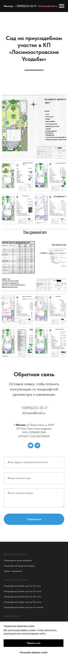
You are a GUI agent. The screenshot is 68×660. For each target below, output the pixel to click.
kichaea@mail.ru (48, 6)
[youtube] (30, 445)
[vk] (37, 445)
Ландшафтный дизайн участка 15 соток (22, 586)
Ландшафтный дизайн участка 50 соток (22, 602)
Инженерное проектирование (18, 560)
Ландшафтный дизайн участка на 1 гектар (23, 607)
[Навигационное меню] (61, 6)
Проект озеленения (13, 571)
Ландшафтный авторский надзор (19, 565)
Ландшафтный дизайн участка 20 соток (22, 591)
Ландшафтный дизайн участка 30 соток (22, 596)
